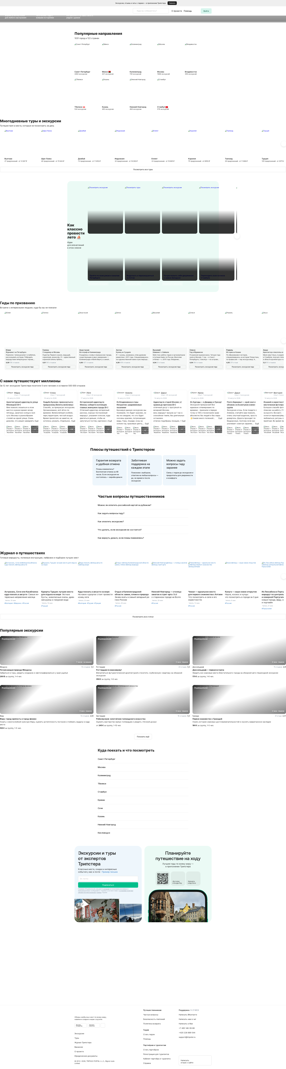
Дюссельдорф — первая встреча (208, 670)
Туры (77, 1038)
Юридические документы (86, 1056)
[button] (281, 3)
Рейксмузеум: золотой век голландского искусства (120, 719)
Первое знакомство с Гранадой (207, 719)
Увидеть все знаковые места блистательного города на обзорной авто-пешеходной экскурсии (235, 673)
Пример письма (110, 872)
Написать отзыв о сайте (187, 1061)
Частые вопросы (150, 1015)
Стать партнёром (151, 1050)
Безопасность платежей (154, 1019)
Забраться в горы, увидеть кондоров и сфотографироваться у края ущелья (34, 673)
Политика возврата (152, 1024)
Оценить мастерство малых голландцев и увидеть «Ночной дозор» (126, 722)
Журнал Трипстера (83, 1042)
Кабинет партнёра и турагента (156, 1059)
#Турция (44, 606)
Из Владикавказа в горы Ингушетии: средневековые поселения (129, 405)
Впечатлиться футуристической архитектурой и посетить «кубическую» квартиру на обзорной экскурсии (139, 674)
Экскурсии (79, 1033)
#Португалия (267, 609)
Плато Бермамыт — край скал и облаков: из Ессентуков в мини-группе (241, 405)
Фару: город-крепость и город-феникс (18, 719)
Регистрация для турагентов (156, 1054)
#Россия (25, 603)
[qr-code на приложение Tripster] (103, 1025)
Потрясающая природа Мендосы (16, 670)
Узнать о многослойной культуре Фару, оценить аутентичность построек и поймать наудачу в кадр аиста (45, 723)
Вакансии (79, 1047)
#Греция (97, 603)
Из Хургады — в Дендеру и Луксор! (206, 402)
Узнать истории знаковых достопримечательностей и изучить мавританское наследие (232, 722)
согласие (106, 889)
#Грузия (90, 603)
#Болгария (8, 603)
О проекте (176, 11)
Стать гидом (149, 1034)
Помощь (188, 11)
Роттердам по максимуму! (109, 670)
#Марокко (17, 603)
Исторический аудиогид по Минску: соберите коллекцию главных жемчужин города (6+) (94, 405)
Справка (147, 1063)
